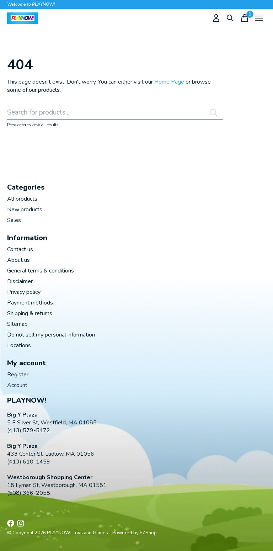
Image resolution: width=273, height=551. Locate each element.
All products (22, 199)
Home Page (169, 82)
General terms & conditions (40, 271)
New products (24, 209)
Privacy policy (24, 292)
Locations (19, 345)
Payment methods (30, 303)
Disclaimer (20, 281)
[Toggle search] (230, 18)
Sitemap (17, 324)
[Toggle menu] (259, 18)
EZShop (148, 533)
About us (18, 260)
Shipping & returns (29, 313)
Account (17, 385)
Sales (14, 220)
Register (17, 374)
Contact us (20, 249)
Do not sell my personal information (51, 335)
